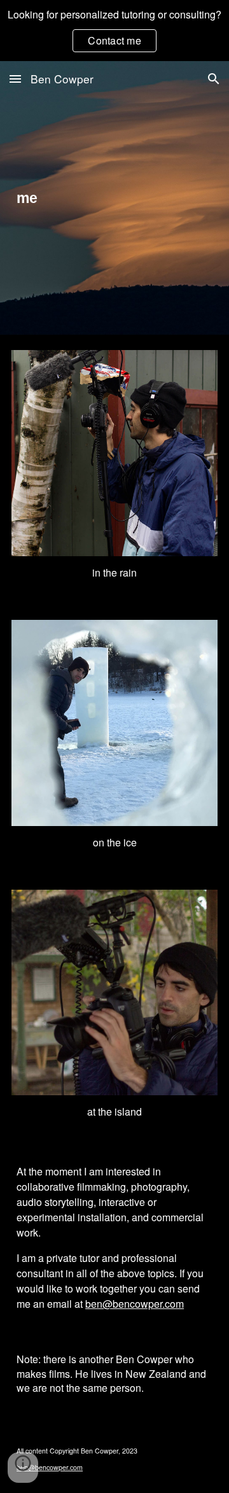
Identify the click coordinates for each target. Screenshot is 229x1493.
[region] (114, 30)
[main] (114, 198)
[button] (15, 78)
